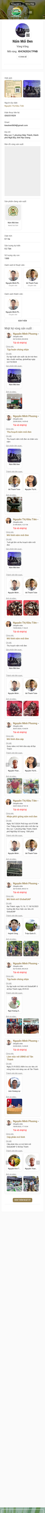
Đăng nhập (30, 4)
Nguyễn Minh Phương (25, 333)
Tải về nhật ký (20, 342)
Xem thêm (22, 321)
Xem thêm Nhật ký (22, 1200)
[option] (13, 88)
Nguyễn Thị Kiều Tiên (14, 106)
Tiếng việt (15, 4)
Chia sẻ (23, 57)
